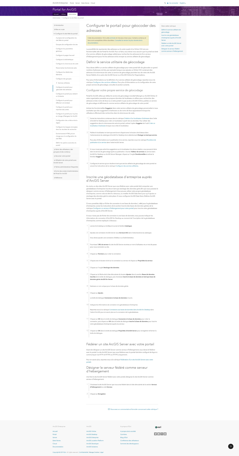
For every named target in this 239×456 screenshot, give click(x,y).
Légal (101, 452)
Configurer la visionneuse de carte (67, 64)
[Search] (165, 3)
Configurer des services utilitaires (105, 82)
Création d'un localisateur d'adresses (136, 118)
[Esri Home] (158, 427)
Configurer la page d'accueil (65, 55)
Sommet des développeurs (129, 444)
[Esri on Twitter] (155, 433)
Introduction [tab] (59, 25)
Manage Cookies (94, 452)
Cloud (93, 3)
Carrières (123, 434)
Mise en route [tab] (60, 29)
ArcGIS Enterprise (92, 437)
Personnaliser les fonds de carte (66, 68)
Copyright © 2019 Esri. (59, 452)
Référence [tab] (58, 178)
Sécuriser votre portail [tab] (62, 156)
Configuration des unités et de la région (66, 122)
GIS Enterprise (60, 3)
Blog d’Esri (124, 437)
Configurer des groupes (63, 79)
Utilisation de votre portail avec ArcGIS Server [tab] (64, 161)
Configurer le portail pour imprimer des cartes (64, 108)
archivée (112, 38)
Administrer (72, 14)
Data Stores (85, 3)
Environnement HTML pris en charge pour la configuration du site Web (66, 136)
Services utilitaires (64, 83)
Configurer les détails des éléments (64, 73)
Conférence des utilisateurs (129, 440)
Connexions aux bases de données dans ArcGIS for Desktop (129, 310)
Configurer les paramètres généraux (64, 50)
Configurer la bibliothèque (64, 59)
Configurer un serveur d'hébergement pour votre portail (113, 208)
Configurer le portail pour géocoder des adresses (64, 88)
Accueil (56, 14)
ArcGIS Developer (92, 444)
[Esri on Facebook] (158, 433)
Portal (72, 3)
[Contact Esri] (165, 433)
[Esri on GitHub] (161, 433)
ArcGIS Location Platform (95, 440)
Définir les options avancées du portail (66, 144)
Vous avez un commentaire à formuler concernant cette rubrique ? (134, 409)
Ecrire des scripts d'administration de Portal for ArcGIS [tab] (65, 172)
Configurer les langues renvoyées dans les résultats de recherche (67, 128)
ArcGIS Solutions (92, 447)
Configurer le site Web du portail (73, 18)
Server (77, 3)
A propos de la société (128, 431)
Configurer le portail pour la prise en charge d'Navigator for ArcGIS (67, 115)
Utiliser (63, 14)
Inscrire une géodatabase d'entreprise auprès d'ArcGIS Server (171, 37)
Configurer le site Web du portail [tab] (66, 34)
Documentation (58, 447)
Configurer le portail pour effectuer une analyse (64, 102)
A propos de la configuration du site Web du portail (66, 39)
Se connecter (173, 3)
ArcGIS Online (91, 431)
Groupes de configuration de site (67, 44)
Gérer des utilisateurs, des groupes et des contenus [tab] (63, 150)
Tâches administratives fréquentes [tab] (66, 167)
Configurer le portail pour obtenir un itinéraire (67, 95)
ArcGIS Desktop (91, 434)
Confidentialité (83, 452)
